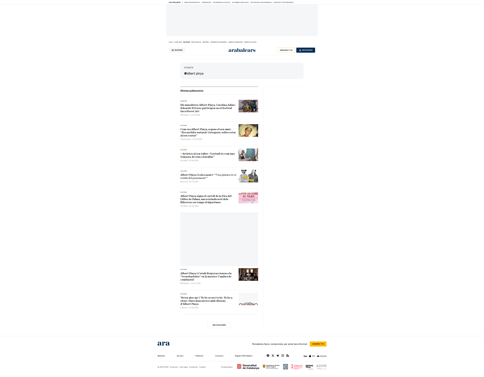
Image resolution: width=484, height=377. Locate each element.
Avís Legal (183, 367)
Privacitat (174, 367)
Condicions (193, 367)
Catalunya (178, 42)
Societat (183, 101)
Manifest (161, 356)
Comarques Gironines (218, 42)
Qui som (180, 356)
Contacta (219, 356)
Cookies (202, 367)
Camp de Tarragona (235, 42)
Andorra (205, 42)
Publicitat (199, 356)
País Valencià (196, 42)
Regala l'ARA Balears (243, 356)
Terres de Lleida (250, 42)
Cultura (183, 125)
